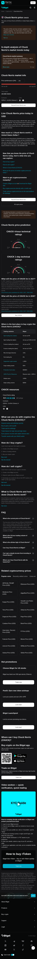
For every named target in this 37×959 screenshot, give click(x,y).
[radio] (7, 398)
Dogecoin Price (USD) (9, 616)
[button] (18, 902)
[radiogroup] (10, 398)
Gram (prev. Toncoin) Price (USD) (8, 631)
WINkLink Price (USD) (27, 646)
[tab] (18, 902)
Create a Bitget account (10, 183)
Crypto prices (9, 11)
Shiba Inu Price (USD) (27, 610)
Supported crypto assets (10, 361)
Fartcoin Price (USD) (8, 639)
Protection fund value (9, 370)
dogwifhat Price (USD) (27, 593)
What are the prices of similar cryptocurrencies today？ (17, 171)
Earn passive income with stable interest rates (15, 433)
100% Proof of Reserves (10, 374)
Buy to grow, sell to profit (8, 426)
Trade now (18, 777)
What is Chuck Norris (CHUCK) (12, 167)
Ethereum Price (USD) (27, 584)
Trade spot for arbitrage (8, 428)
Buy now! (4, 457)
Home (2, 11)
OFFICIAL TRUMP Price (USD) (8, 584)
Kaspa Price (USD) (8, 602)
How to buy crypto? (9, 161)
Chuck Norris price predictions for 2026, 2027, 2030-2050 (17, 292)
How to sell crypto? (8, 164)
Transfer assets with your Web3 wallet (12, 436)
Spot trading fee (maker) (10, 335)
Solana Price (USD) (8, 652)
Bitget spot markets (8, 34)
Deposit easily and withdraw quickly (12, 423)
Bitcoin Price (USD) (27, 639)
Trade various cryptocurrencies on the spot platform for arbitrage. (18, 192)
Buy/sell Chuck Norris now (18, 105)
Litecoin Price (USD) (8, 646)
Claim (33, 895)
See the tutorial (5, 459)
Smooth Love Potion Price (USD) (27, 602)
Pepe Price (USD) (26, 616)
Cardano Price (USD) (9, 623)
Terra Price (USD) (7, 610)
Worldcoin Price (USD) (7, 593)
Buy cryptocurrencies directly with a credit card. (17, 188)
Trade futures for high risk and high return (13, 431)
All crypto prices (18, 204)
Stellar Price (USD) (26, 652)
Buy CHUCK (18, 315)
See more (4, 506)
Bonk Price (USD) (26, 623)
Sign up (5, 37)
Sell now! (4, 482)
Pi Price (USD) (25, 631)
